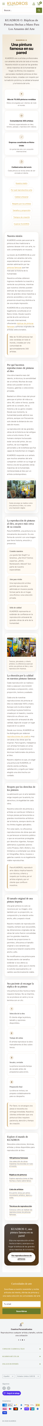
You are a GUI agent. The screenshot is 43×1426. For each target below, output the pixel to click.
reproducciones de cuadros (18, 736)
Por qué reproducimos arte (21, 190)
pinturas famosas (14, 267)
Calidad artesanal (21, 197)
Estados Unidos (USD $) (26, 1376)
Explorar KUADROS (21, 224)
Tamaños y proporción (21, 210)
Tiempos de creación (21, 217)
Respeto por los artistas (21, 204)
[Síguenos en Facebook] (4, 1388)
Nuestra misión (21, 183)
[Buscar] (39, 10)
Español (6, 1376)
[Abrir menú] (3, 4)
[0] (38, 3)
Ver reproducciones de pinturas (21, 1257)
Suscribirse (21, 1311)
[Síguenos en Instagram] (8, 1388)
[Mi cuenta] (34, 4)
